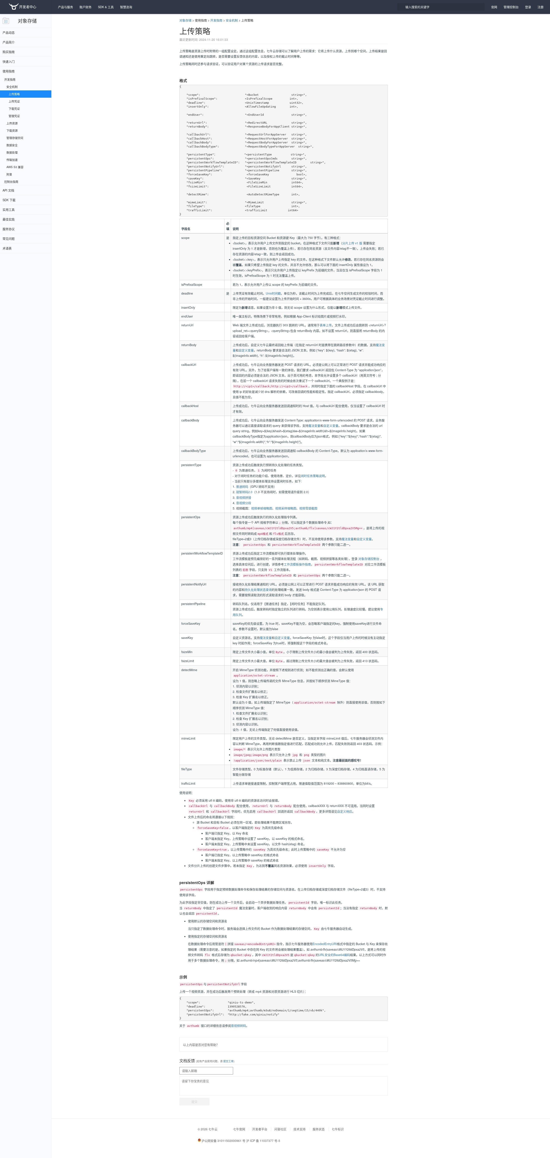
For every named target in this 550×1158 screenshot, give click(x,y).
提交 (194, 1101)
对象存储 (27, 20)
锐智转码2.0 (244, 492)
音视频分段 (243, 503)
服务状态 (319, 1129)
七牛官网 (239, 1129)
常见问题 (9, 238)
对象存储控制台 (368, 558)
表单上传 (326, 325)
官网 (494, 7)
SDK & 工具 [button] (106, 7)
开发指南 (216, 20)
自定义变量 (246, 350)
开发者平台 (259, 1129)
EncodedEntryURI (325, 944)
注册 (541, 7)
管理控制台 (511, 7)
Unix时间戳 (273, 293)
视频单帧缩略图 (261, 508)
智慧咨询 (126, 7)
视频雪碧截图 (308, 508)
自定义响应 (344, 811)
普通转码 (242, 486)
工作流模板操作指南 (297, 564)
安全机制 (232, 20)
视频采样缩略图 (285, 508)
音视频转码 (238, 1025)
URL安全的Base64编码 (334, 955)
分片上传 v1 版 (352, 243)
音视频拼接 (243, 497)
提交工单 (228, 1061)
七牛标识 (338, 1129)
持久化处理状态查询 (258, 589)
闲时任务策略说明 (313, 476)
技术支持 (299, 1129)
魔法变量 (314, 425)
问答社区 (280, 1129)
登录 (528, 7)
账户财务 (85, 7)
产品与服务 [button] (65, 7)
